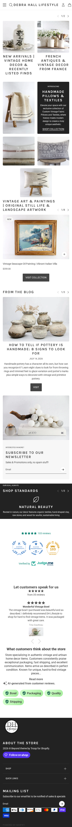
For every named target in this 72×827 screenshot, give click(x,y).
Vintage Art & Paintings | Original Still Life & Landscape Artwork (29, 205)
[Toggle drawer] (4, 5)
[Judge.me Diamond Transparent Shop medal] (36, 548)
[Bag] (69, 5)
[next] (68, 16)
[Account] (63, 5)
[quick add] (64, 254)
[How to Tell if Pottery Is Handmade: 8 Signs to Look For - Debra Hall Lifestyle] (36, 319)
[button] (33, 641)
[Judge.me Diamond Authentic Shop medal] (19, 548)
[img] (36, 591)
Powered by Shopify (14, 825)
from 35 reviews (36, 594)
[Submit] (63, 469)
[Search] (11, 5)
